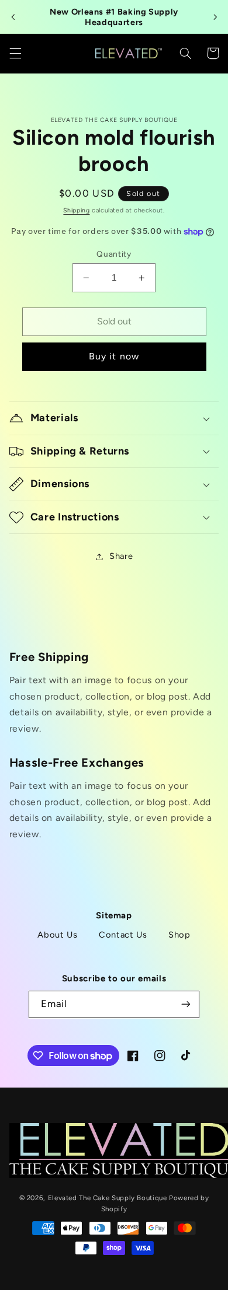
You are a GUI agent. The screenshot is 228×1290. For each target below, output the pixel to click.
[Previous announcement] (13, 17)
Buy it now (114, 356)
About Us (57, 934)
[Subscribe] (185, 1004)
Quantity (113, 253)
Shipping (76, 210)
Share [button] (121, 556)
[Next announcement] (215, 17)
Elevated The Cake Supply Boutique (107, 1198)
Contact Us (123, 934)
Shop (179, 934)
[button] (15, 53)
